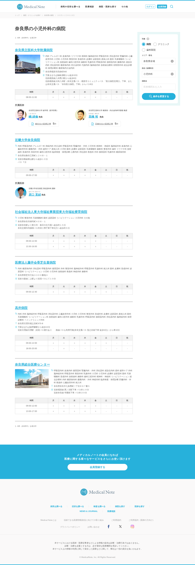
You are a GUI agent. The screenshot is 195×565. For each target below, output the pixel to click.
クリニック (163, 44)
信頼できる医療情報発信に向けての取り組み (84, 520)
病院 (148, 44)
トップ (17, 15)
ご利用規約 (116, 520)
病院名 (144, 81)
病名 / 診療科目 (147, 68)
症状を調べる (78, 506)
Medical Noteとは (48, 520)
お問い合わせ (93, 527)
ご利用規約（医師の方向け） (142, 520)
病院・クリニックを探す (32, 15)
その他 (124, 6)
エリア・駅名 (147, 55)
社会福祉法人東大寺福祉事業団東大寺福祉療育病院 (51, 212)
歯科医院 (151, 50)
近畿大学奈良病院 (27, 140)
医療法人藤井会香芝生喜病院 (35, 262)
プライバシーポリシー (70, 527)
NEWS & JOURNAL (89, 511)
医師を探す (140, 506)
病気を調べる (56, 506)
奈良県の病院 (49, 15)
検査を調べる (99, 506)
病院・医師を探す (107, 6)
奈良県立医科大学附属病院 (34, 50)
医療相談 (89, 6)
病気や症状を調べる (71, 6)
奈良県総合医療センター (32, 364)
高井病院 (21, 308)
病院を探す (120, 506)
